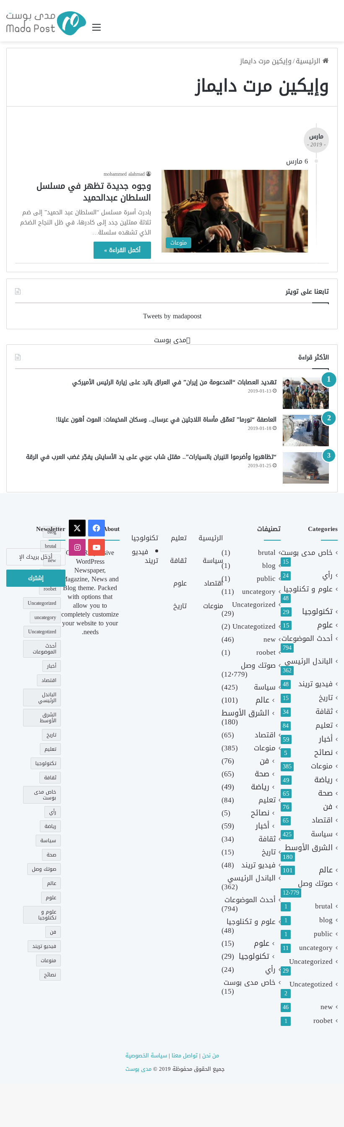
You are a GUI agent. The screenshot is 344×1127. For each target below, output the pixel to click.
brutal (324, 906)
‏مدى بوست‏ (170, 339)
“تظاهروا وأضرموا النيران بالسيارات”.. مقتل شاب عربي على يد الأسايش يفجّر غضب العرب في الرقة (151, 457)
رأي (327, 575)
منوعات (322, 766)
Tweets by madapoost (172, 316)
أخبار (326, 739)
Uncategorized (311, 961)
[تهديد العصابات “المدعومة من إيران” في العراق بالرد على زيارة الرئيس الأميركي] (306, 393)
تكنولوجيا (317, 611)
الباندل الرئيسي (308, 661)
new (327, 1006)
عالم (326, 870)
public (323, 933)
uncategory (316, 947)
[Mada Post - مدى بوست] (46, 23)
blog (326, 920)
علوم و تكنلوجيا (308, 589)
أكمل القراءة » (122, 250)
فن (328, 806)
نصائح (323, 752)
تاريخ (326, 697)
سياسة (322, 834)
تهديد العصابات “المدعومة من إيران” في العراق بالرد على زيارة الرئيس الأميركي (174, 382)
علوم (325, 625)
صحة (325, 793)
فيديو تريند (315, 683)
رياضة (323, 780)
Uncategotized (311, 984)
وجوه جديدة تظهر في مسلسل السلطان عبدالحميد (93, 192)
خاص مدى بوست (307, 552)
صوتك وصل (315, 883)
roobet (323, 1020)
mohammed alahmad (124, 174)
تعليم (324, 725)
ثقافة (324, 711)
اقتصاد (322, 820)
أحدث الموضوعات (307, 638)
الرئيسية (309, 61)
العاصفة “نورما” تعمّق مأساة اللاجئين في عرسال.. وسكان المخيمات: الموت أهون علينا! (166, 419)
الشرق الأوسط (309, 847)
